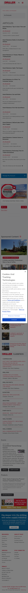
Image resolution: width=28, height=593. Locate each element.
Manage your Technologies (14, 315)
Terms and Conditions (13, 300)
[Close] (25, 271)
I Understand (14, 319)
